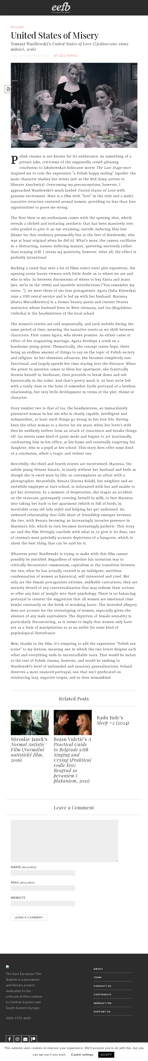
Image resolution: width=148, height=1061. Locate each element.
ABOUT (98, 968)
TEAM (97, 977)
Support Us (102, 1011)
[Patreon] (33, 1039)
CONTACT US (102, 985)
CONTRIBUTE (102, 994)
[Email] (25, 1039)
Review (17, 27)
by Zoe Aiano (65, 55)
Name (23, 867)
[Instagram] (17, 1039)
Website (18, 897)
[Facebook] (9, 1039)
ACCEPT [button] (106, 1054)
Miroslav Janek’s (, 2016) (29, 749)
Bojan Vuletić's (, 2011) (72, 760)
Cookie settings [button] (82, 1054)
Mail (23, 882)
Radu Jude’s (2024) (113, 720)
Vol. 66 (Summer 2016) (30, 55)
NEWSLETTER (102, 1003)
